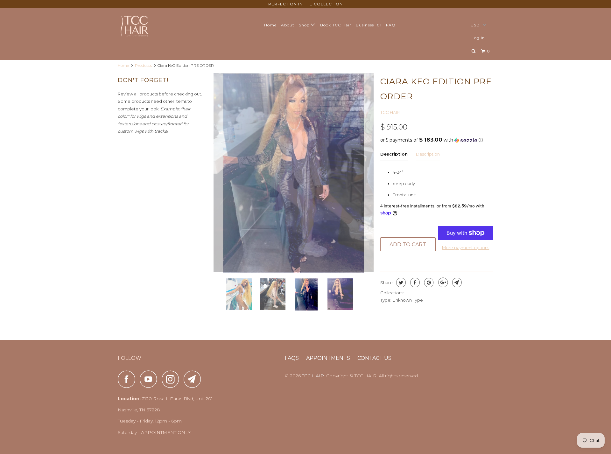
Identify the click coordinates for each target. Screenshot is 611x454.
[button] (436, 140)
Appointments (328, 358)
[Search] (474, 51)
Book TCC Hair (335, 25)
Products (143, 65)
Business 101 (369, 25)
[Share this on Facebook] (414, 282)
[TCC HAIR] (150, 26)
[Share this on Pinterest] (428, 282)
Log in (478, 37)
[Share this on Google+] (442, 282)
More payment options (465, 247)
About (287, 25)
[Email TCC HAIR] (194, 379)
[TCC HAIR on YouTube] (150, 379)
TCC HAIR (390, 112)
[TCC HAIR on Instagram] (172, 379)
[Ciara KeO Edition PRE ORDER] (293, 173)
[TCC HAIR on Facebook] (128, 379)
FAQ (391, 25)
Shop (305, 25)
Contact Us (374, 358)
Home (270, 25)
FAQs (292, 358)
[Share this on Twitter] (400, 282)
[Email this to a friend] (456, 282)
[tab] (394, 155)
